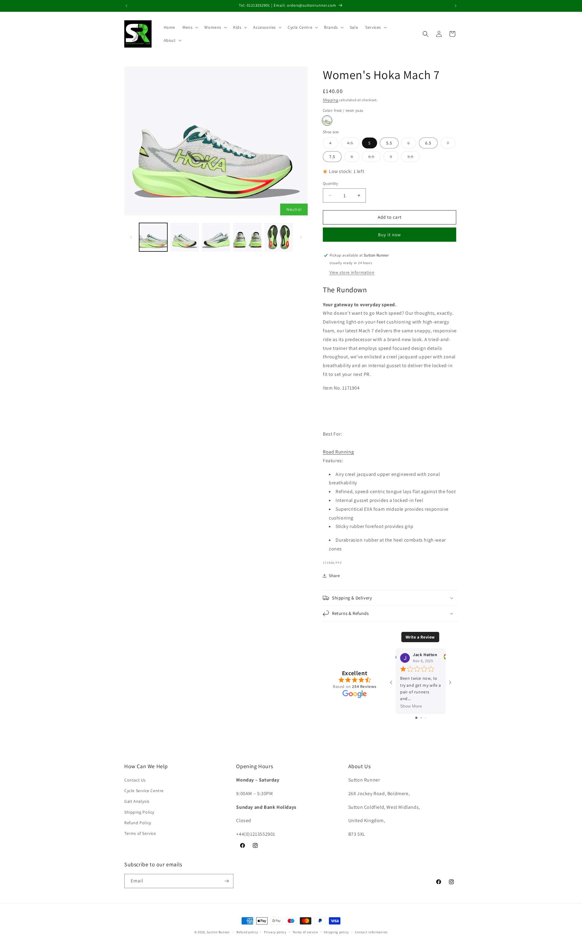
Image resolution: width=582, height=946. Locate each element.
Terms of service (305, 932)
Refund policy (247, 932)
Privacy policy (275, 932)
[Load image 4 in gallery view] (247, 237)
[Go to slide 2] (421, 718)
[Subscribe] (226, 881)
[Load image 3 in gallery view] (216, 237)
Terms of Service (140, 833)
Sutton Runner (218, 932)
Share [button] (334, 575)
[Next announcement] (455, 6)
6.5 (428, 143)
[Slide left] (131, 237)
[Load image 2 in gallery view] (184, 237)
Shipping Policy (139, 812)
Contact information (371, 932)
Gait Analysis (136, 801)
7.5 (332, 156)
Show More (411, 706)
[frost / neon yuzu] (327, 120)
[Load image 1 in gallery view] (153, 237)
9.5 (413, 158)
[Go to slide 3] (425, 717)
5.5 (389, 143)
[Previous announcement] (126, 6)
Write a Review (420, 637)
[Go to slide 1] (416, 718)
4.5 (353, 144)
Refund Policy (137, 822)
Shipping (330, 100)
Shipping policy (336, 932)
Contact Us (135, 780)
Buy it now (389, 234)
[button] (190, 27)
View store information (351, 272)
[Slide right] (301, 237)
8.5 (374, 158)
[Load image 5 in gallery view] (279, 237)
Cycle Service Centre (144, 791)
